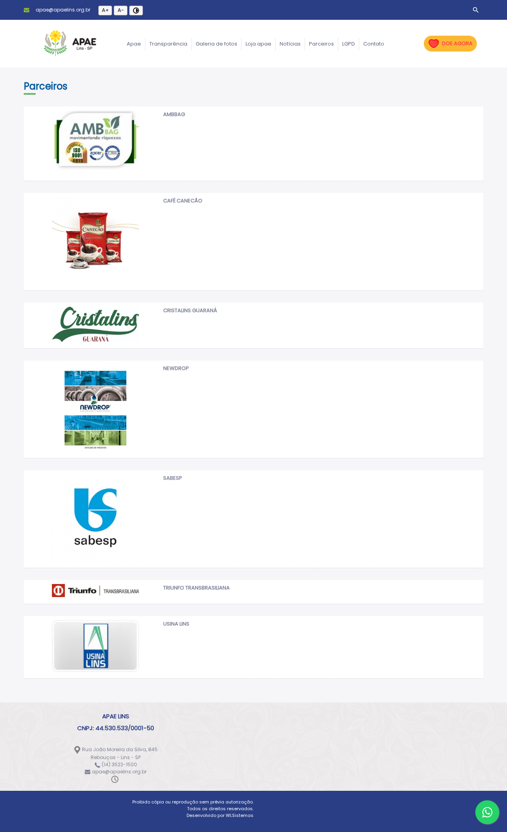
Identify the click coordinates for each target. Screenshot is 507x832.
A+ (105, 10)
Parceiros (321, 44)
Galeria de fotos (216, 44)
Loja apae (258, 44)
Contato (373, 44)
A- (121, 10)
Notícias (290, 44)
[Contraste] (136, 10)
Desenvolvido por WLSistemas (220, 815)
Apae (134, 44)
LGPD (348, 44)
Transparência (168, 44)
